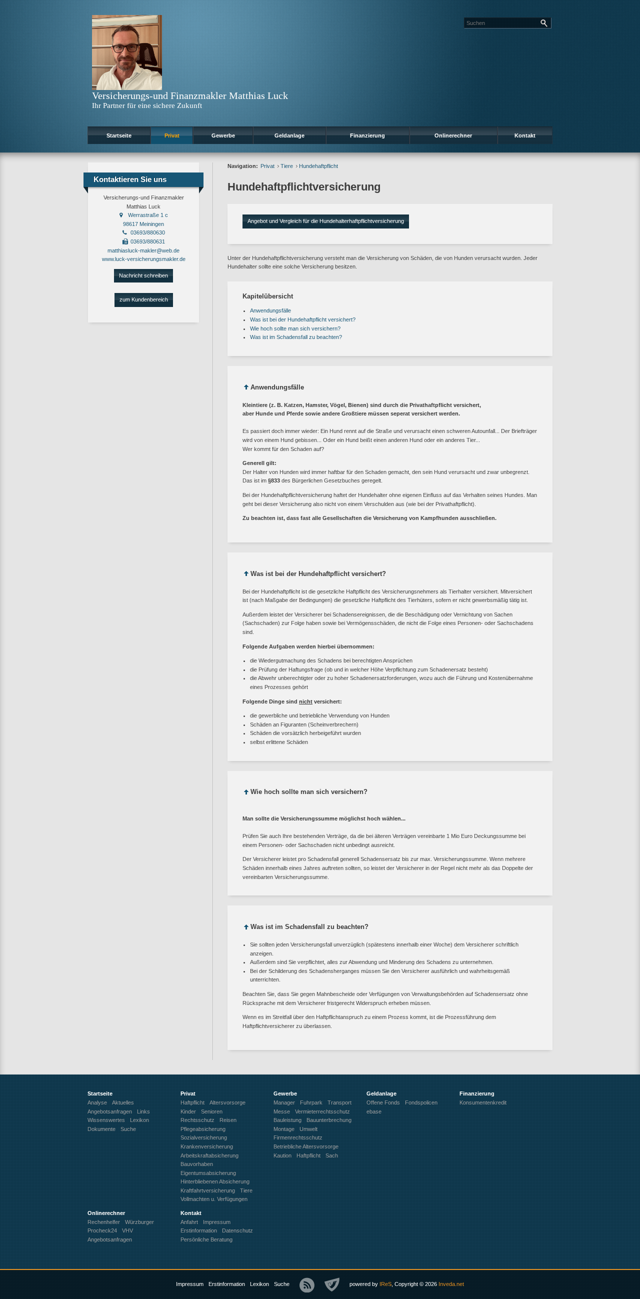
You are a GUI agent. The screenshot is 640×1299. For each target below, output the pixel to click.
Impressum (190, 1284)
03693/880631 (147, 241)
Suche (282, 1284)
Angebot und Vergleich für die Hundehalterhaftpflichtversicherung (326, 221)
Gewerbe (223, 135)
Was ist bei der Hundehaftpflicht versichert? (303, 319)
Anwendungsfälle (270, 311)
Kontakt (525, 135)
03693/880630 (147, 233)
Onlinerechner (453, 135)
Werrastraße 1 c (148, 215)
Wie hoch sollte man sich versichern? (295, 329)
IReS (386, 1284)
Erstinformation (226, 1284)
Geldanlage (289, 135)
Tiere (286, 166)
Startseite (119, 135)
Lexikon (259, 1284)
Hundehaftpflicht (318, 166)
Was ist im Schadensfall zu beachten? (296, 337)
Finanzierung (367, 135)
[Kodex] (332, 1285)
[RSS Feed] (307, 1285)
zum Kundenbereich (144, 299)
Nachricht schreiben (143, 275)
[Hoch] (246, 388)
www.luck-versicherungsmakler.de (144, 259)
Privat (172, 135)
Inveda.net (451, 1284)
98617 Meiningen (143, 224)
